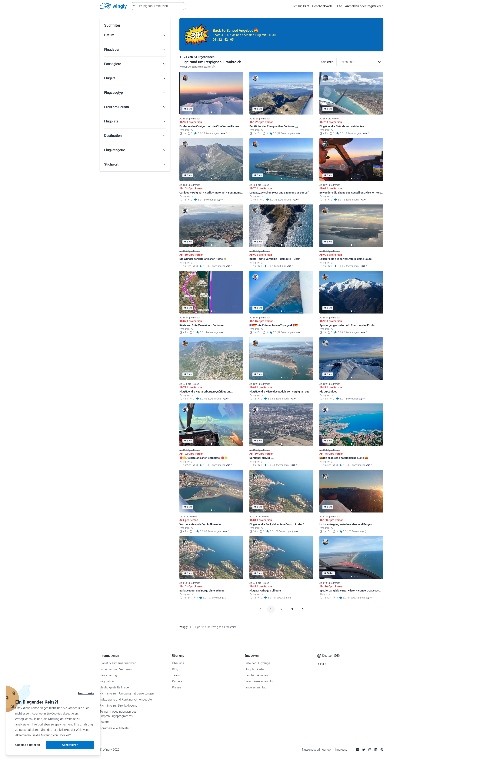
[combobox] (158, 6)
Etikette (104, 722)
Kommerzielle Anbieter (114, 728)
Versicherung (108, 675)
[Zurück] (260, 609)
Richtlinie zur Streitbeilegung (118, 705)
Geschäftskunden (256, 675)
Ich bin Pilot (301, 6)
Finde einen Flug (255, 687)
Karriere (177, 681)
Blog (175, 669)
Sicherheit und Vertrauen (116, 669)
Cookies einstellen (27, 745)
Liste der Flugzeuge (257, 663)
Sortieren (327, 62)
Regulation (107, 681)
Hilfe (339, 6)
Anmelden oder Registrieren (364, 6)
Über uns (178, 663)
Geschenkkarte (322, 6)
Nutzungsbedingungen (317, 749)
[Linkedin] (375, 749)
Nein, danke (86, 693)
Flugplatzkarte (254, 669)
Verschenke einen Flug (259, 681)
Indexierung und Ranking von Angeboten (126, 699)
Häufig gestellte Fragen (115, 687)
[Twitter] (363, 749)
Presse (176, 687)
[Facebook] (357, 749)
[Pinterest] (381, 749)
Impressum (342, 749)
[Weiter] (302, 609)
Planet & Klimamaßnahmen (118, 663)
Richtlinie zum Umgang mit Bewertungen (127, 693)
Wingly (183, 627)
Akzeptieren (70, 745)
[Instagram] (369, 749)
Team (176, 675)
